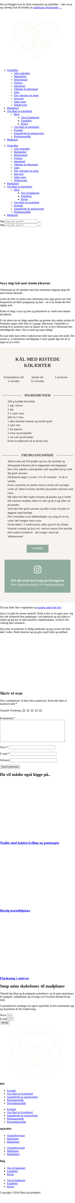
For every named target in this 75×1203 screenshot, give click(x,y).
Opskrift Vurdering (10, 710)
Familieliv (26, 120)
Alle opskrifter (22, 73)
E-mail (4, 753)
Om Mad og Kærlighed (20, 1093)
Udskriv (37, 548)
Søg (2, 221)
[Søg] (39, 222)
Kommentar (7, 718)
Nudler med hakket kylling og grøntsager (29, 843)
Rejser (24, 123)
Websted (4, 760)
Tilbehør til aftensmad (26, 89)
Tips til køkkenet (30, 117)
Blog (16, 114)
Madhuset (12, 139)
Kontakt (18, 130)
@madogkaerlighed (27, 584)
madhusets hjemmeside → (47, 7)
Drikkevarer (20, 104)
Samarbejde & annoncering (29, 133)
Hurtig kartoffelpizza (15, 910)
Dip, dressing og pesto (26, 95)
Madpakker (20, 76)
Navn (4, 747)
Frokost (18, 82)
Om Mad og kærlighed (19, 111)
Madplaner (13, 108)
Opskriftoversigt (16, 1135)
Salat (16, 92)
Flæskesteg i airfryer (14, 978)
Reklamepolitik (22, 136)
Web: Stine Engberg (11, 1198)
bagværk (19, 98)
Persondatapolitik (16, 1103)
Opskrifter (12, 70)
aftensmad (19, 85)
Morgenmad (20, 79)
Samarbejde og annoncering (22, 1096)
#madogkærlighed (54, 584)
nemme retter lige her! (49, 607)
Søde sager (20, 101)
